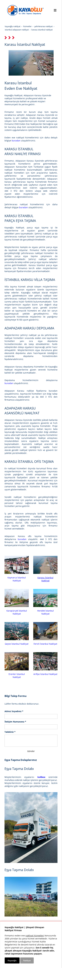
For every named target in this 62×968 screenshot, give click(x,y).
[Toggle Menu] (55, 10)
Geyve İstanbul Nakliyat (16, 643)
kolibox (41, 777)
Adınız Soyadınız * (14, 711)
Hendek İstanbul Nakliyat (45, 612)
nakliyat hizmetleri (34, 935)
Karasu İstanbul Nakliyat (45, 579)
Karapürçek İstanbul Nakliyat (16, 612)
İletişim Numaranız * (15, 721)
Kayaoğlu (12, 960)
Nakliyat (27, 960)
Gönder (31, 751)
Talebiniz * (10, 731)
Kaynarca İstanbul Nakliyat (17, 579)
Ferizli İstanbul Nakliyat (45, 643)
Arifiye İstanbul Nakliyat (45, 674)
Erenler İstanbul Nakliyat (17, 676)
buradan (16, 140)
